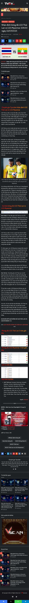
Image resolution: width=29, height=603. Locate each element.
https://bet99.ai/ (11, 427)
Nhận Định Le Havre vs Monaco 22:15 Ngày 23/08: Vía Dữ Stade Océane (21, 505)
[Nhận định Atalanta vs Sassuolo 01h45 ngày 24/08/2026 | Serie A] (5, 100)
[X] (5, 453)
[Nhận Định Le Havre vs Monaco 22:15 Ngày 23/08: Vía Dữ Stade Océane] (21, 498)
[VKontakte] (19, 453)
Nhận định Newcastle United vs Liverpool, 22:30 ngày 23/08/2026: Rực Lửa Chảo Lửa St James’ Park (7, 505)
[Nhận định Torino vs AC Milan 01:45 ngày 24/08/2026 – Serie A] (5, 93)
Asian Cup (11, 21)
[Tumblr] (11, 453)
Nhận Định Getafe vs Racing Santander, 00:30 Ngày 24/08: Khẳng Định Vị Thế (17, 582)
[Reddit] (16, 453)
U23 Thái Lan (15, 444)
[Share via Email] (22, 453)
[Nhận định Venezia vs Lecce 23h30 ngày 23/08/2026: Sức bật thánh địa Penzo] (7, 482)
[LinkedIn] (8, 453)
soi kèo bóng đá (7, 441)
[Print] (25, 453)
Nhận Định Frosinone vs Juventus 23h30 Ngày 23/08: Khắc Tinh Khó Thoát (21, 489)
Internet (26, 399)
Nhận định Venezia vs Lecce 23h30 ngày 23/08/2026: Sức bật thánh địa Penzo (7, 489)
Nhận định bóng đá (14, 437)
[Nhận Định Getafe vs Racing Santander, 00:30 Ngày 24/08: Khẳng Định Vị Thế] (5, 583)
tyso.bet (3, 61)
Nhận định (8, 18)
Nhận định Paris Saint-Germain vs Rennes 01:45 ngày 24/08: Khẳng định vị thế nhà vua (18, 84)
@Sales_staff (11, 429)
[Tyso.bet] (10, 3)
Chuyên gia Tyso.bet (7, 34)
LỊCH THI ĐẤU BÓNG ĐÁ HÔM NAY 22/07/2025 (15, 324)
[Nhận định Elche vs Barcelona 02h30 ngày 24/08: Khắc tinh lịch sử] (5, 78)
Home (4, 18)
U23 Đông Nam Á (21, 441)
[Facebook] (2, 453)
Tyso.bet (25, 593)
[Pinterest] (14, 453)
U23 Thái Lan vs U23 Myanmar (15, 447)
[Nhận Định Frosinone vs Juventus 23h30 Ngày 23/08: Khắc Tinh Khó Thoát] (21, 482)
